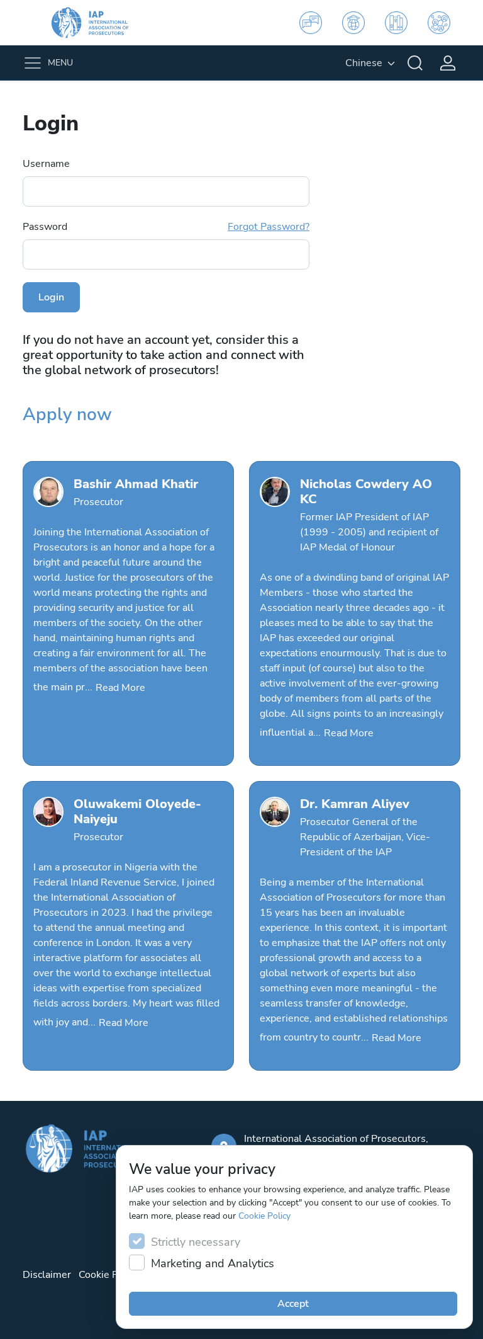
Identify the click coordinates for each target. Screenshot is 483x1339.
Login (51, 297)
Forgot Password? (268, 227)
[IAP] (98, 22)
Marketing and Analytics (212, 1263)
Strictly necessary (195, 1242)
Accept (293, 1304)
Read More (120, 688)
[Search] (415, 63)
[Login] (447, 63)
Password (166, 227)
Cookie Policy (264, 1216)
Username (46, 164)
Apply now (67, 414)
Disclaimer (47, 1275)
